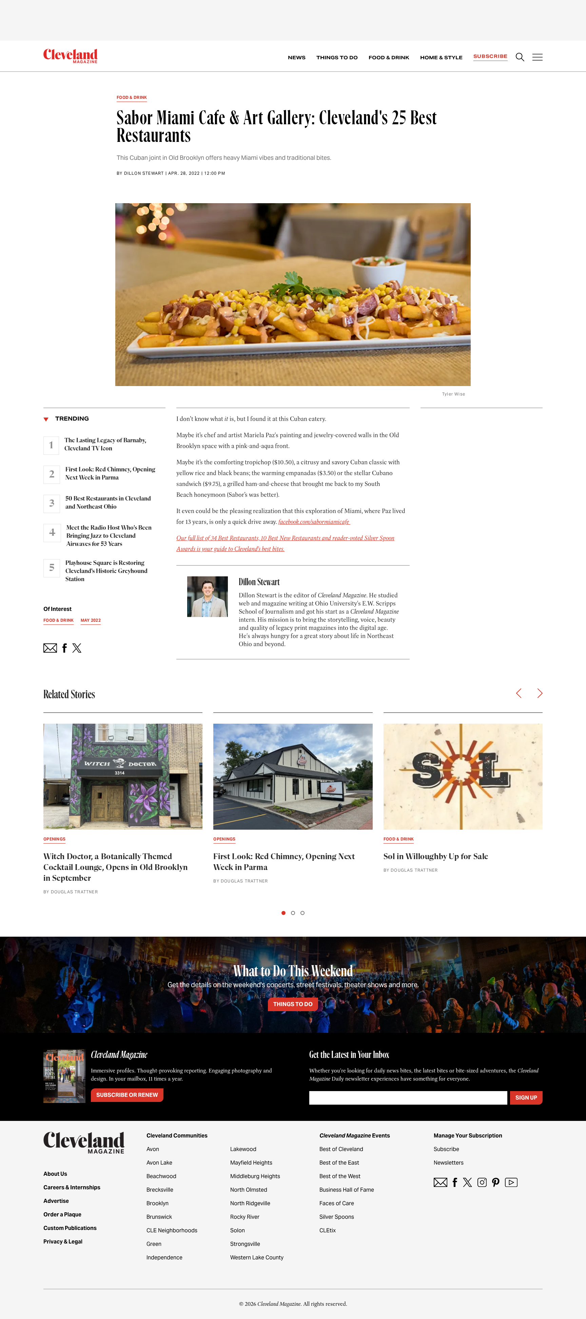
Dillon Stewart (144, 173)
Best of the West (339, 1176)
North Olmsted (248, 1189)
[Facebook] (455, 1182)
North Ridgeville (250, 1203)
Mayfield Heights (251, 1162)
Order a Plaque (62, 1214)
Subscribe (490, 56)
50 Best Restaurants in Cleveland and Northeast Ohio (108, 503)
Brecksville (159, 1189)
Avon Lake (159, 1162)
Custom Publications (70, 1228)
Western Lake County (257, 1257)
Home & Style (441, 58)
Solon (237, 1230)
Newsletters (449, 1162)
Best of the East (339, 1162)
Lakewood (243, 1149)
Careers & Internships (71, 1187)
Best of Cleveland (341, 1149)
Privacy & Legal (62, 1241)
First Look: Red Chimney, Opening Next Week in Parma (110, 474)
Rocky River (244, 1216)
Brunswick (159, 1216)
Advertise (56, 1201)
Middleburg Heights (255, 1176)
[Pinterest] (496, 1182)
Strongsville (245, 1244)
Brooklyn (157, 1203)
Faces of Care (336, 1203)
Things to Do (337, 58)
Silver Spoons (336, 1216)
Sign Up (526, 1097)
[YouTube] (511, 1182)
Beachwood (161, 1176)
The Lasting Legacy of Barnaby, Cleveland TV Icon (105, 445)
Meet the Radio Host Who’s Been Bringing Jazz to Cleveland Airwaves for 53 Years (109, 536)
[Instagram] (482, 1182)
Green (153, 1244)
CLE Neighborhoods (171, 1230)
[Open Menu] (537, 58)
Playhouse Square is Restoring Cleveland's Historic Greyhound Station (106, 571)
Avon (152, 1149)
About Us (55, 1173)
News (297, 58)
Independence (164, 1257)
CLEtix (327, 1230)
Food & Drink (389, 58)
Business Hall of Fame (346, 1189)
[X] (467, 1182)
